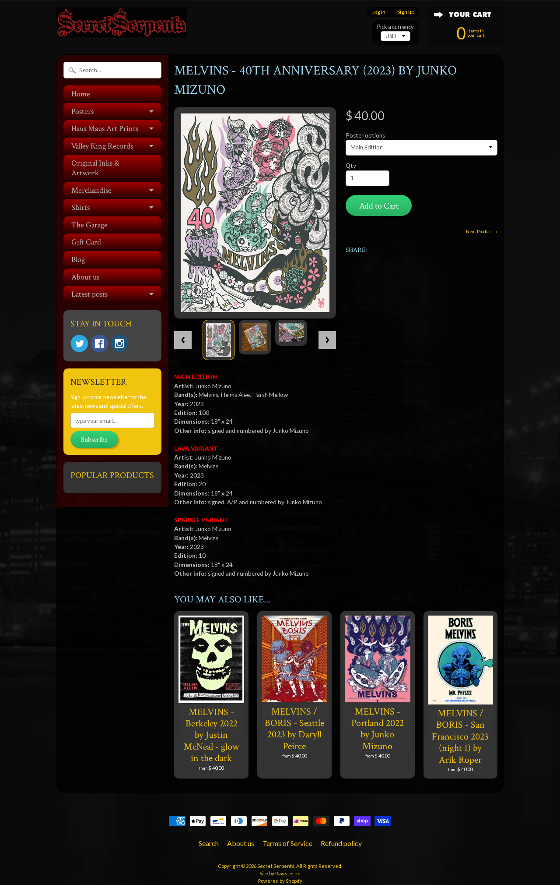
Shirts (80, 207)
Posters (82, 111)
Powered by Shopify (280, 881)
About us (85, 277)
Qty (351, 165)
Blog (78, 260)
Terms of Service (287, 843)
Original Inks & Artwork (95, 168)
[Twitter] (79, 344)
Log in (378, 12)
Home (80, 94)
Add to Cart (379, 206)
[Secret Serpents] (121, 25)
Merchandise (91, 190)
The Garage (89, 225)
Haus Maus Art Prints (104, 129)
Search (209, 843)
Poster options (365, 135)
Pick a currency (395, 27)
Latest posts (89, 294)
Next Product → (481, 231)
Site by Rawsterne (280, 873)
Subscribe (94, 439)
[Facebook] (99, 343)
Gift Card (86, 242)
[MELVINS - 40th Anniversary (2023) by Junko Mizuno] (218, 340)
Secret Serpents (275, 866)
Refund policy (341, 843)
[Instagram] (119, 343)
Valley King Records (102, 146)
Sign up (405, 12)
